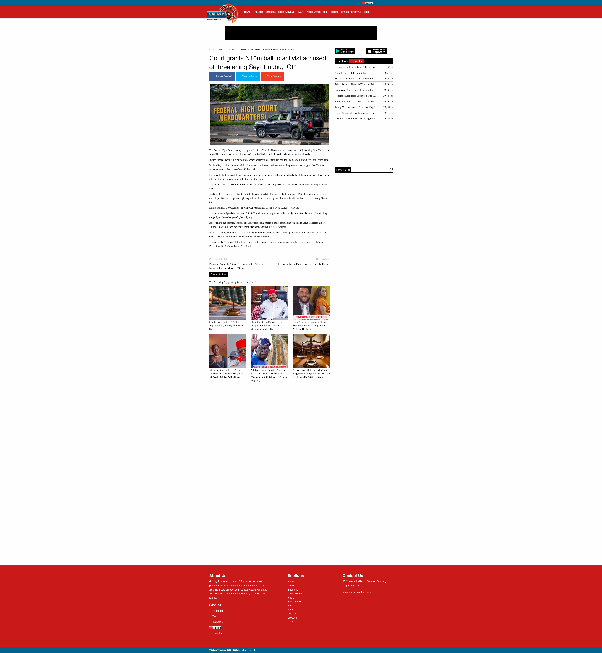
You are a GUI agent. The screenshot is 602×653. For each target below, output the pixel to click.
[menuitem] (248, 12)
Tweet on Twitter (249, 76)
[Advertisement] (301, 33)
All (391, 169)
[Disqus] (269, 428)
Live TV (357, 61)
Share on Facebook (223, 76)
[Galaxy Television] (222, 11)
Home (211, 49)
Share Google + (273, 76)
